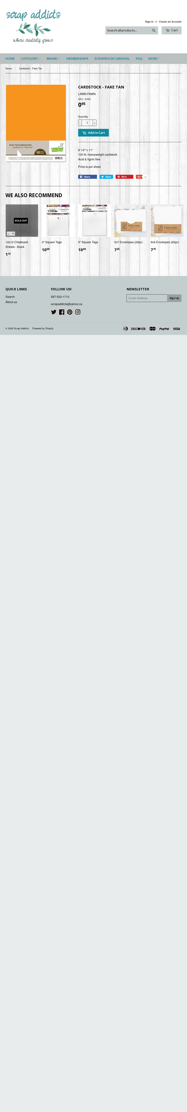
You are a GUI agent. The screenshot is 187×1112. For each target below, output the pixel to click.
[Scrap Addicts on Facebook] (61, 313)
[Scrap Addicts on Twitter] (53, 313)
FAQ (139, 58)
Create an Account (170, 21)
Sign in (149, 21)
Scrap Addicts (21, 328)
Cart (174, 30)
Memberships (77, 58)
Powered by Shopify (43, 328)
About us (11, 302)
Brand (52, 58)
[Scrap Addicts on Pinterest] (69, 313)
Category (30, 58)
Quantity (83, 116)
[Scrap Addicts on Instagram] (78, 313)
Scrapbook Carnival (112, 58)
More (152, 58)
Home (10, 58)
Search (10, 297)
